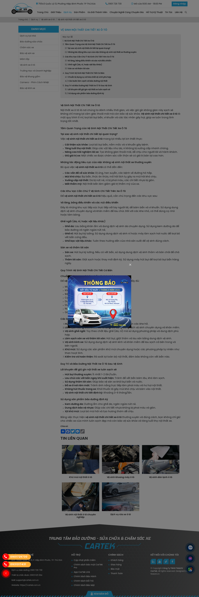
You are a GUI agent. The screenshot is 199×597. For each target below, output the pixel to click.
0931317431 (18, 564)
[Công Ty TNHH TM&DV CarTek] (99, 302)
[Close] (130, 265)
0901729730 (18, 556)
